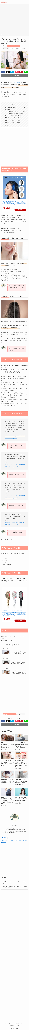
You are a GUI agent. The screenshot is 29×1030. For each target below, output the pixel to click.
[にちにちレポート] (4, 2)
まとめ (6, 125)
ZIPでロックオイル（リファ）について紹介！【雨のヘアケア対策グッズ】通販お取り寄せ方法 (18, 652)
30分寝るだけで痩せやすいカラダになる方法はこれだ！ (14, 882)
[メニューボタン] (27, 2)
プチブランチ (5, 48)
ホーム (6, 1023)
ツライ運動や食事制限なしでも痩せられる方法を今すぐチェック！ (15, 887)
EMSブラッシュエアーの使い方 (13, 115)
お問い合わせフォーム (14, 1025)
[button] (3, 72)
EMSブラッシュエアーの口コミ (13, 118)
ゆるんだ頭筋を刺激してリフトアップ (16, 111)
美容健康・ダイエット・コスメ (13, 45)
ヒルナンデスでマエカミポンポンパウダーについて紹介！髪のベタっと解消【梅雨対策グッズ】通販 (18, 672)
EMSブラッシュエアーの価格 (12, 120)
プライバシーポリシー (19, 1023)
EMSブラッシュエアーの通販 (12, 122)
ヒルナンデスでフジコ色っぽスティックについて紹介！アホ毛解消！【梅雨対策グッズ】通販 (18, 662)
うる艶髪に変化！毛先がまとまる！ (15, 113)
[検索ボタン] (23, 2)
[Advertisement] (14, 19)
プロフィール (11, 1023)
